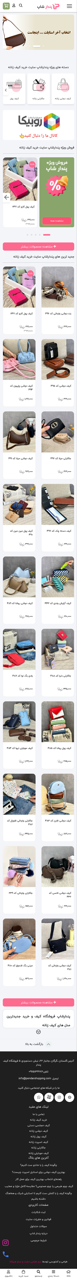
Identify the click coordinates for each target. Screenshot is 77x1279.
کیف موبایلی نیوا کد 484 (20, 748)
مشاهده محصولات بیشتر (37, 246)
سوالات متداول (38, 1226)
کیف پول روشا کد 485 (59, 748)
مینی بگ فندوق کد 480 (20, 966)
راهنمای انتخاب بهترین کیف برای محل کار (39, 1179)
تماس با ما (38, 1114)
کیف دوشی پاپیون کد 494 (21, 387)
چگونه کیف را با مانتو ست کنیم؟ (38, 1165)
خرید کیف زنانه (38, 1119)
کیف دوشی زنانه (38, 1131)
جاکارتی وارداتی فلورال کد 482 (20, 822)
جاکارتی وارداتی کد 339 (21, 893)
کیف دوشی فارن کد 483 (58, 821)
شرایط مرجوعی (39, 1240)
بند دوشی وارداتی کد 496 (58, 314)
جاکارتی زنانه (38, 1147)
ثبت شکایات (38, 1212)
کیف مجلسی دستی (38, 1125)
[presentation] (71, 90)
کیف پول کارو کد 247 (23, 207)
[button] (70, 32)
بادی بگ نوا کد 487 (23, 676)
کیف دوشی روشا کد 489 (20, 603)
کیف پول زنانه (38, 1136)
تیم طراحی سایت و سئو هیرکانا (25, 1262)
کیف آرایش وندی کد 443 (58, 603)
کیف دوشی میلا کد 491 (21, 458)
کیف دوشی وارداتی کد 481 (59, 967)
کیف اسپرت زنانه (38, 1142)
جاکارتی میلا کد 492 (61, 458)
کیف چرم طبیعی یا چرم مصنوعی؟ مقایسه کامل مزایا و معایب (38, 1186)
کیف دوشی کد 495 (61, 386)
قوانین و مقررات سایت (38, 1219)
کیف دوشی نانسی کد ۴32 (60, 895)
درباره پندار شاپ (38, 1233)
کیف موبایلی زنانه (39, 1153)
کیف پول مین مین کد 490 (21, 532)
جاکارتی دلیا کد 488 (60, 676)
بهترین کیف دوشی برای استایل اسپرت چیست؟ (38, 1172)
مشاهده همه (57, 221)
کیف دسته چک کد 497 (59, 531)
